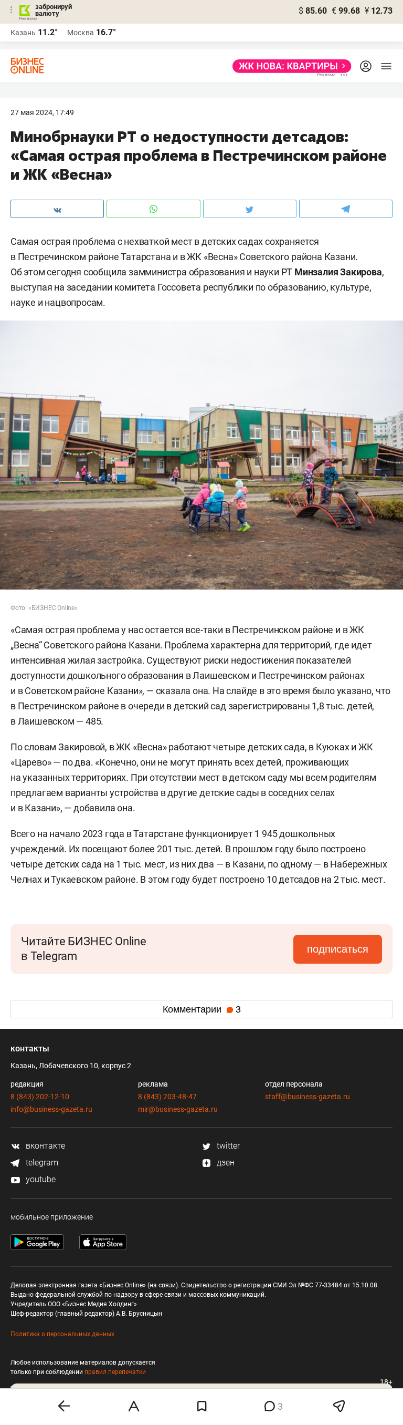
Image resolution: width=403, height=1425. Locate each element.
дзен (225, 1163)
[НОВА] (289, 66)
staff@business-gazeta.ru (307, 1096)
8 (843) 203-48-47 (167, 1096)
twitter (227, 1146)
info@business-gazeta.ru (51, 1109)
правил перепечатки (115, 1372)
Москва (80, 32)
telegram (41, 1163)
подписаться (337, 949)
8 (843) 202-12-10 (39, 1096)
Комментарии (202, 1009)
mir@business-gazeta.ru (178, 1109)
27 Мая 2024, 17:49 (42, 112)
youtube (40, 1179)
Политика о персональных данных (62, 1334)
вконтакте (44, 1146)
